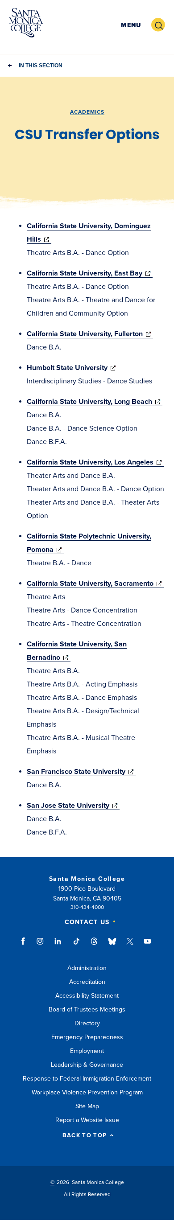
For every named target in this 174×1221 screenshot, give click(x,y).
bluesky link (112, 945)
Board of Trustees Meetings (87, 1009)
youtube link (147, 945)
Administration (87, 968)
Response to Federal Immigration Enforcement (87, 1078)
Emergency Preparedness (87, 1037)
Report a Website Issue (87, 1120)
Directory (87, 1023)
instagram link (40, 945)
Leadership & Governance (87, 1065)
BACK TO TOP (84, 1135)
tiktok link (76, 945)
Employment (87, 1051)
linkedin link (58, 945)
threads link (94, 945)
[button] (131, 25)
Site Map (87, 1106)
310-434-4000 (87, 907)
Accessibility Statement (87, 995)
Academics (87, 112)
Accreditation (87, 982)
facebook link (25, 945)
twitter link (130, 945)
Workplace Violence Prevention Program (87, 1092)
